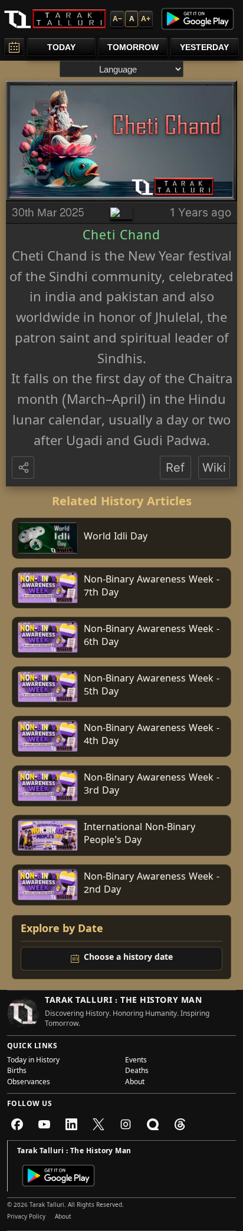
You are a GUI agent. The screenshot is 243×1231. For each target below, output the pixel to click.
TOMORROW (133, 47)
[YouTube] (44, 1124)
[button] (24, 468)
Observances (28, 1083)
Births (17, 1072)
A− (117, 19)
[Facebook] (17, 1124)
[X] (98, 1124)
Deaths (137, 1072)
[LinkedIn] (71, 1124)
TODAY (61, 47)
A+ (145, 19)
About (135, 1083)
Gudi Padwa (169, 443)
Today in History (33, 1061)
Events (136, 1061)
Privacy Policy (26, 1217)
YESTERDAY (204, 47)
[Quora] (153, 1124)
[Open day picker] (14, 47)
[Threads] (180, 1124)
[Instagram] (126, 1124)
